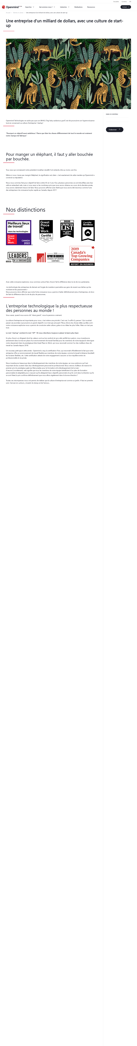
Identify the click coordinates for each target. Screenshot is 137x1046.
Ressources (91, 7)
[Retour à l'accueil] (12, 7)
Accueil (8, 13)
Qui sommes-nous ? (45, 7)
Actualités (116, 1)
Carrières (124, 1)
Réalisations (78, 7)
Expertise (28, 7)
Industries (63, 7)
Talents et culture (18, 13)
